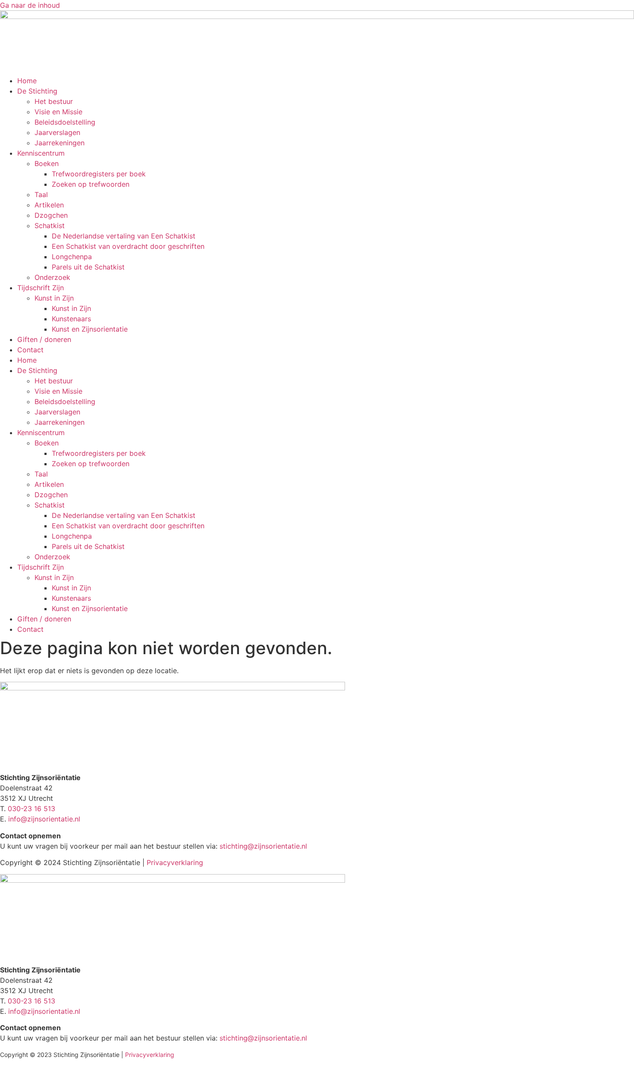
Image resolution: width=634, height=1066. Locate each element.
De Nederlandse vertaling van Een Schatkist (123, 236)
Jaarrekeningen (60, 142)
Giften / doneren (44, 339)
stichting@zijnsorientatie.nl (263, 846)
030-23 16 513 (31, 808)
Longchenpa (72, 256)
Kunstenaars (71, 318)
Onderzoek (52, 277)
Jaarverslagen (57, 132)
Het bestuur (54, 101)
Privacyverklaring (175, 862)
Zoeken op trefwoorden (90, 184)
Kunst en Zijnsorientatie (90, 329)
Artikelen (49, 205)
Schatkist (50, 225)
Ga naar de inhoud (30, 5)
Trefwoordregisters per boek (99, 173)
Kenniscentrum (41, 153)
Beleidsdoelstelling (65, 122)
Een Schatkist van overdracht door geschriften (128, 246)
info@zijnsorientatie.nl (44, 819)
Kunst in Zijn (54, 298)
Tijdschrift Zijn (40, 287)
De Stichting (37, 91)
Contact (30, 349)
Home (27, 80)
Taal (41, 194)
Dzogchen (51, 215)
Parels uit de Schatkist (88, 267)
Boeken (47, 163)
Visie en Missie (58, 111)
